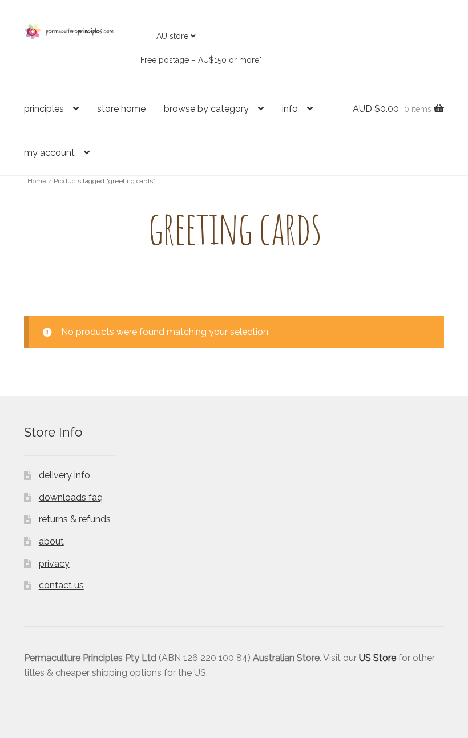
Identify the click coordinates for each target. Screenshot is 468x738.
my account (49, 152)
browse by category (206, 108)
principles (44, 108)
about (51, 541)
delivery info (64, 475)
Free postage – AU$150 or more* (201, 59)
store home (121, 108)
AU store (172, 36)
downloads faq (71, 497)
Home (36, 181)
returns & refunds (75, 519)
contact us (61, 585)
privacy (54, 563)
